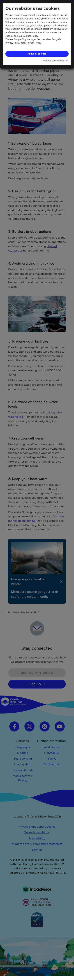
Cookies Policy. (31, 35)
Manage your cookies (54, 60)
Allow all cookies (37, 53)
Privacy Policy (34, 42)
